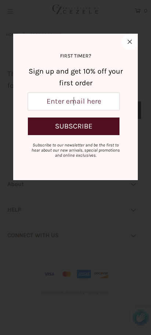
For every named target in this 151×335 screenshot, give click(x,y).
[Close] (130, 42)
